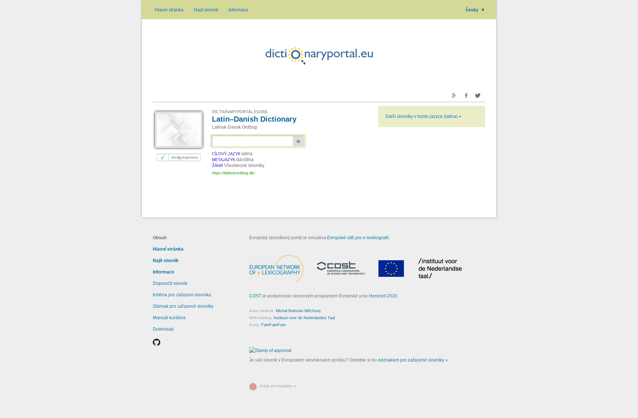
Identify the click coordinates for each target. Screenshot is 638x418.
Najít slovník (206, 10)
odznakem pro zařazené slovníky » (413, 360)
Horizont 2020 (383, 296)
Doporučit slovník (170, 283)
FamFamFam (273, 325)
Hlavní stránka (169, 10)
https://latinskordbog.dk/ (233, 173)
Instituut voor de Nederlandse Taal (304, 318)
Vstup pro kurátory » (277, 386)
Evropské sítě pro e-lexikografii (358, 237)
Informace (238, 10)
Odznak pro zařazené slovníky (183, 306)
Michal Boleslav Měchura (298, 311)
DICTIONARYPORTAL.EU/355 (239, 111)
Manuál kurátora (169, 317)
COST (255, 296)
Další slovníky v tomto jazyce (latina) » (423, 116)
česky (475, 10)
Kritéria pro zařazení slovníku (182, 294)
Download (163, 329)
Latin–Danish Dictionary (254, 119)
